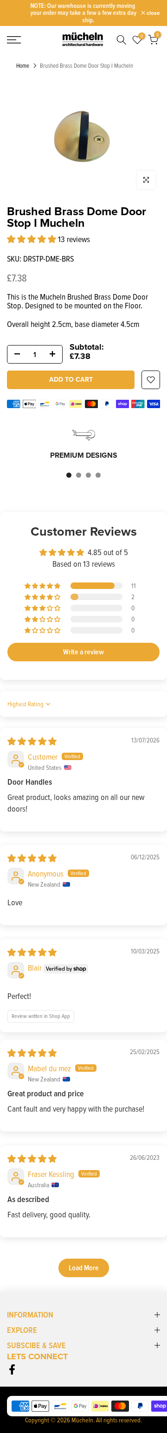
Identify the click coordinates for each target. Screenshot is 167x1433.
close (152, 13)
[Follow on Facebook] (12, 1369)
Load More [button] (84, 1267)
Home (22, 66)
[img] (32, 741)
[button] (32, 239)
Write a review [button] (83, 651)
